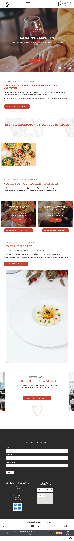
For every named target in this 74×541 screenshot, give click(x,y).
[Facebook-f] (39, 490)
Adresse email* (11, 462)
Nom (7, 447)
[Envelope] (51, 490)
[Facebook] (60, 67)
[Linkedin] (70, 67)
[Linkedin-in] (47, 490)
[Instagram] (65, 67)
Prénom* (9, 454)
